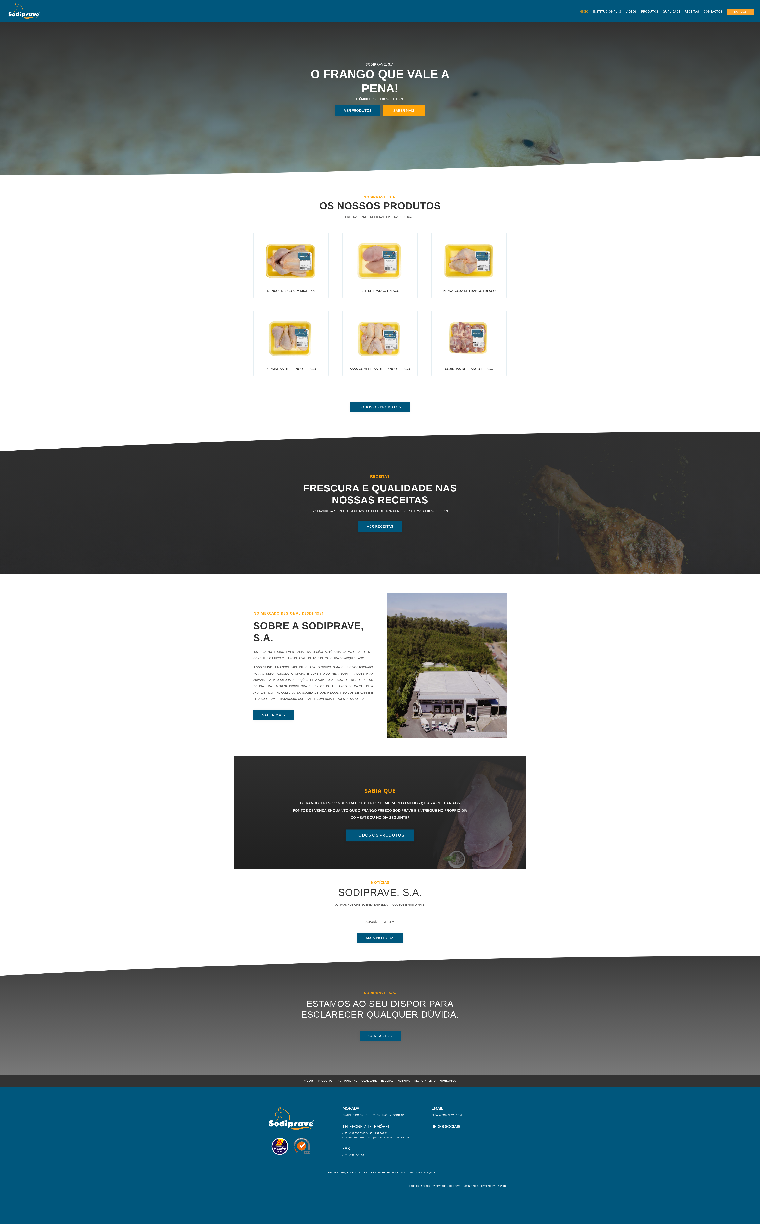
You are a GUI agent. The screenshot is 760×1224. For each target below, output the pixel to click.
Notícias (740, 11)
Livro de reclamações (421, 1172)
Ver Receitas (380, 526)
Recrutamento (425, 1081)
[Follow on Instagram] (442, 1134)
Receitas (692, 11)
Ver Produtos (357, 110)
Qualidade (671, 11)
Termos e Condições (338, 1172)
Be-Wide (501, 1186)
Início (584, 11)
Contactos (713, 11)
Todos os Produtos (380, 407)
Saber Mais (403, 110)
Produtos (649, 11)
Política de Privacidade (392, 1172)
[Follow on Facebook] (434, 1134)
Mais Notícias (380, 938)
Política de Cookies (364, 1172)
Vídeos (631, 11)
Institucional (605, 11)
